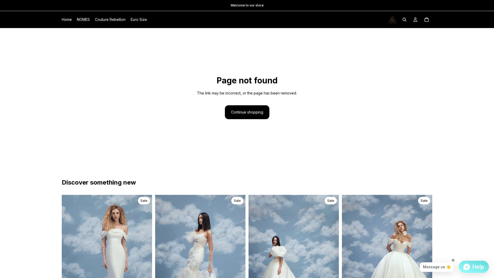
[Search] (404, 19)
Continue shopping (247, 112)
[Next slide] (144, 262)
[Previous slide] (69, 262)
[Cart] (426, 19)
